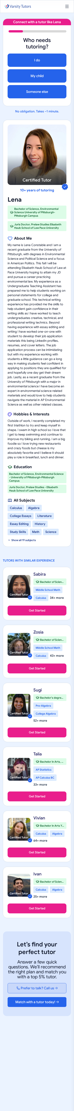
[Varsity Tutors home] (18, 6)
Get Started (37, 610)
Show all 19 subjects (23, 540)
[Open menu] (67, 6)
